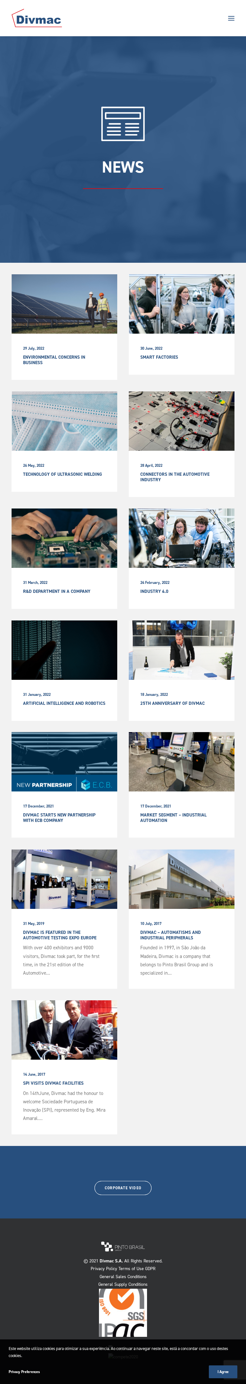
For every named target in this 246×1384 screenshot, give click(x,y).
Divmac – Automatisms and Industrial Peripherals (170, 935)
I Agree (223, 1371)
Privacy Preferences (24, 1371)
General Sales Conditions (123, 1277)
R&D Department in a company (56, 591)
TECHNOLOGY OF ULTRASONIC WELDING (62, 474)
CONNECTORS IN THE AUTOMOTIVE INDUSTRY (174, 477)
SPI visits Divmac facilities (53, 1083)
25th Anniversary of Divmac (172, 703)
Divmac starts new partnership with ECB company (59, 818)
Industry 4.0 (154, 591)
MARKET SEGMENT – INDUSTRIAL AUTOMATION (173, 818)
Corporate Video (123, 1188)
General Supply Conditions (123, 1284)
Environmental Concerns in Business (54, 360)
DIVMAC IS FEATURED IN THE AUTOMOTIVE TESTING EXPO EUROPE (59, 935)
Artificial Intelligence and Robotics (64, 703)
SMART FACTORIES (159, 357)
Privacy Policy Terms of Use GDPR (123, 1269)
